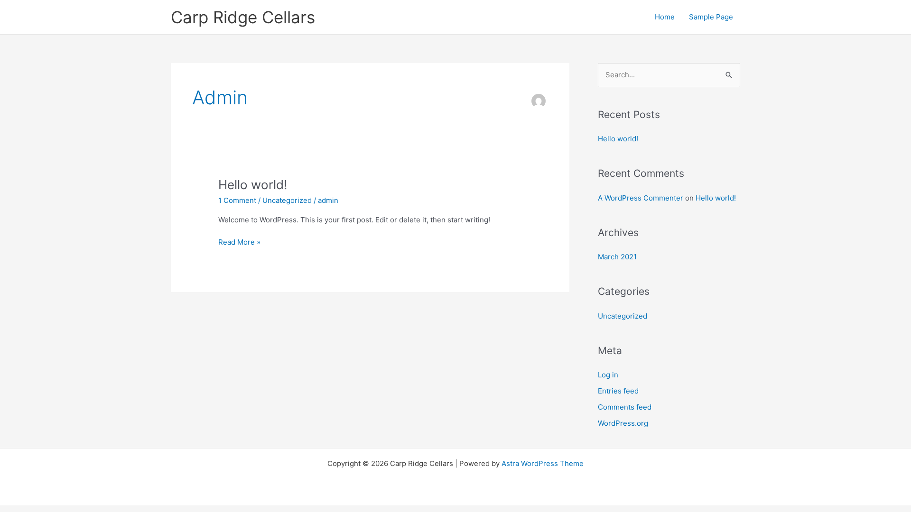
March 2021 (617, 256)
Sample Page (711, 16)
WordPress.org (623, 423)
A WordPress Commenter (640, 197)
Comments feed (624, 406)
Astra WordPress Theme (543, 463)
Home (665, 16)
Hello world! (252, 184)
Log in (608, 374)
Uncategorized (287, 200)
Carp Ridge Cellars (243, 17)
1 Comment (237, 200)
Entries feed (618, 390)
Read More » (239, 242)
